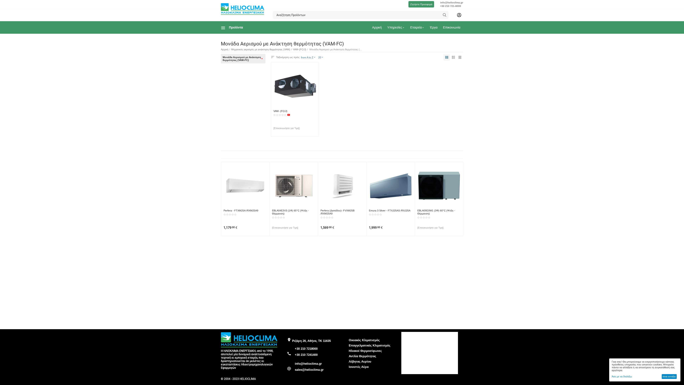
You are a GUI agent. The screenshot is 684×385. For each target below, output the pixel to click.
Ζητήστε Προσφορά (421, 4)
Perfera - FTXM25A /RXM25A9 (241, 210)
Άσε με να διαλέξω (622, 376)
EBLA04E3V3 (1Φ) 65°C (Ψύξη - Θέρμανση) (290, 212)
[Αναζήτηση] (445, 15)
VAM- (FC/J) (280, 111)
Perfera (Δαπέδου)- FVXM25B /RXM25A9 (337, 212)
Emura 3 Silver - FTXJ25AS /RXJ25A (389, 210)
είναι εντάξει (669, 376)
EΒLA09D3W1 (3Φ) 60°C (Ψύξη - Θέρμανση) (436, 212)
